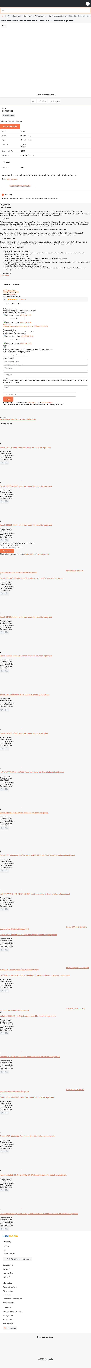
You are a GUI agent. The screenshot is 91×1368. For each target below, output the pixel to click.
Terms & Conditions (10, 1287)
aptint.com (7, 324)
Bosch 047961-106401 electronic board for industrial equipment (26, 617)
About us (6, 1246)
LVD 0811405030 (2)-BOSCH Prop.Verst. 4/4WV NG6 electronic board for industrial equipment (39, 1214)
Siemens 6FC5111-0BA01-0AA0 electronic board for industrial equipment (30, 1057)
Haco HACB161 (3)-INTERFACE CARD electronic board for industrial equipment (33, 1175)
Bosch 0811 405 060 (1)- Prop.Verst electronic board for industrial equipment (31, 578)
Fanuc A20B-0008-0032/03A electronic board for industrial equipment (28, 935)
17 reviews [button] (22, 299)
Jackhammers (31, 419)
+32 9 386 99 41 (26, 322)
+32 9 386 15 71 (26, 315)
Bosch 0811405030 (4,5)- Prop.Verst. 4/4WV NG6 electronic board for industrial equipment (37, 855)
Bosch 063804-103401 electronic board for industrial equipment (26, 525)
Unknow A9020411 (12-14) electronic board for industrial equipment (28, 1016)
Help (4, 1250)
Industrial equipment (7, 419)
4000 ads (13, 294)
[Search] (88, 10)
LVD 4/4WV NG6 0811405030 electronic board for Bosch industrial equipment (32, 772)
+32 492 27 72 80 (27, 336)
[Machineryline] (8, 16)
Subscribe (7, 551)
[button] (87, 3)
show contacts (12, 179)
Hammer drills (20, 419)
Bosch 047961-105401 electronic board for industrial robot (24, 733)
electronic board (26, 140)
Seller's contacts (9, 1254)
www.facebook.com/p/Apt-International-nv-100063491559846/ (25, 326)
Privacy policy (8, 1291)
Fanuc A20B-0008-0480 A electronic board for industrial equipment (27, 1136)
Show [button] (17, 315)
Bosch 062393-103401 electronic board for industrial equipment (26, 656)
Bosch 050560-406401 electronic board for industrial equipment (26, 486)
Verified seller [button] (11, 292)
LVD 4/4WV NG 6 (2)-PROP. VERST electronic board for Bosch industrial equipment (35, 894)
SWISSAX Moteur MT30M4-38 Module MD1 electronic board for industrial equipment (35, 975)
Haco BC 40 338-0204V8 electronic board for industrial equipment (27, 1097)
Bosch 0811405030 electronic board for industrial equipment (24, 695)
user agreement (46, 402)
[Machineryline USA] (15, 3)
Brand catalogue (8, 1303)
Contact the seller (10, 126)
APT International (9, 290)
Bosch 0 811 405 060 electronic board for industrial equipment (25, 447)
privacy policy (33, 402)
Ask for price (9, 115)
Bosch (22, 131)
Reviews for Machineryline (12, 1299)
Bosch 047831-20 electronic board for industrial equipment (24, 813)
